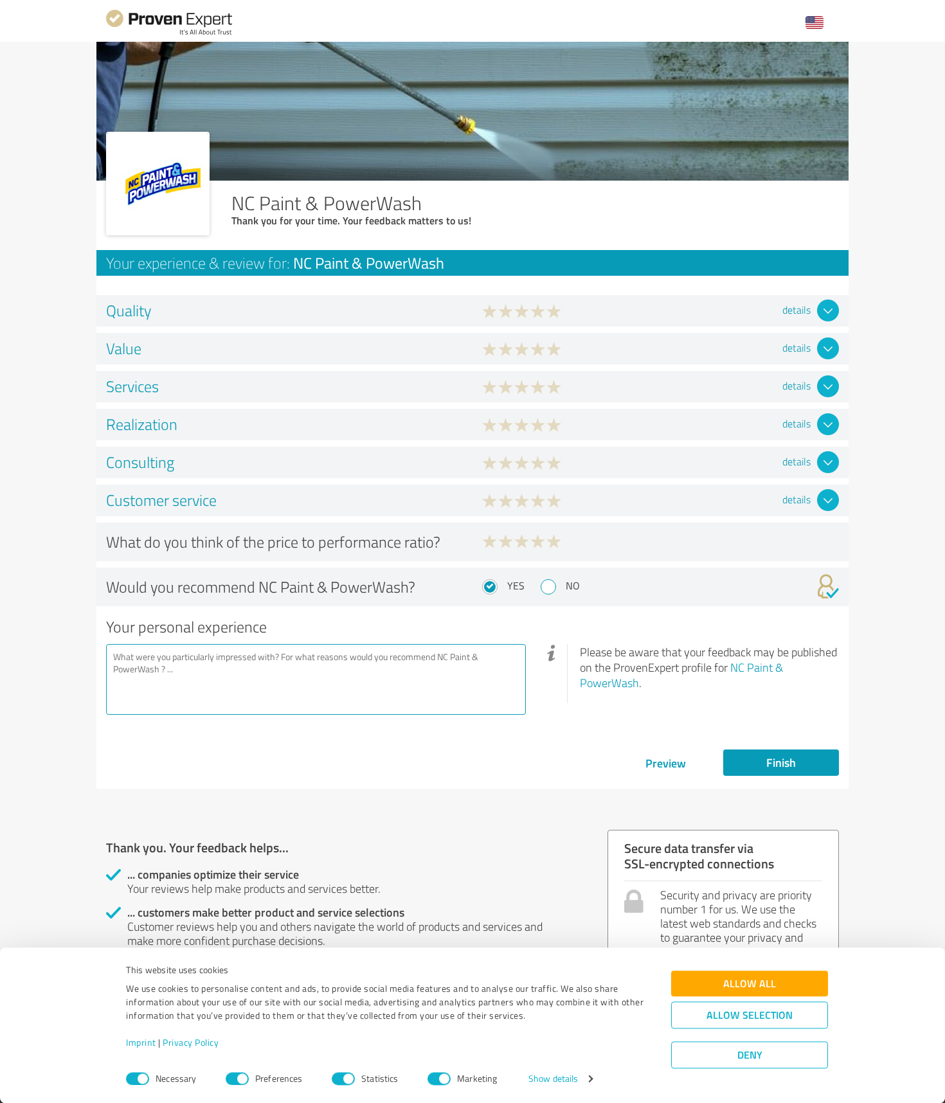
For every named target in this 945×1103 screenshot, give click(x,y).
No (573, 585)
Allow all (749, 983)
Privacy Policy (191, 1043)
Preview (665, 763)
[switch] (237, 1078)
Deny (749, 1055)
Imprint (141, 1043)
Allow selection (749, 1015)
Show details (553, 1079)
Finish (781, 762)
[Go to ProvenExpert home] (169, 33)
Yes (516, 585)
